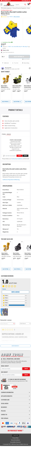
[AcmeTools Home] (8, 4)
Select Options (5, 101)
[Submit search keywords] (25, 4)
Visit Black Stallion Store (6, 10)
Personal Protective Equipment (19, 8)
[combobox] (20, 4)
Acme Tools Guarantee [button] (8, 52)
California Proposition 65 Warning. (11, 179)
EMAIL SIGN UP (5, 366)
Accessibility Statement (15, 442)
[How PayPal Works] (19, 423)
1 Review (11, 16)
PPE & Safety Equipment (6, 8)
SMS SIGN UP (4, 372)
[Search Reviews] (14, 323)
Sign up (25, 155)
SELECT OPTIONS (18, 56)
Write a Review (17, 16)
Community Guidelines (17, 158)
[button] (15, 42)
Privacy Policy (15, 438)
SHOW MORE (15, 345)
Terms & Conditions (15, 440)
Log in (19, 155)
